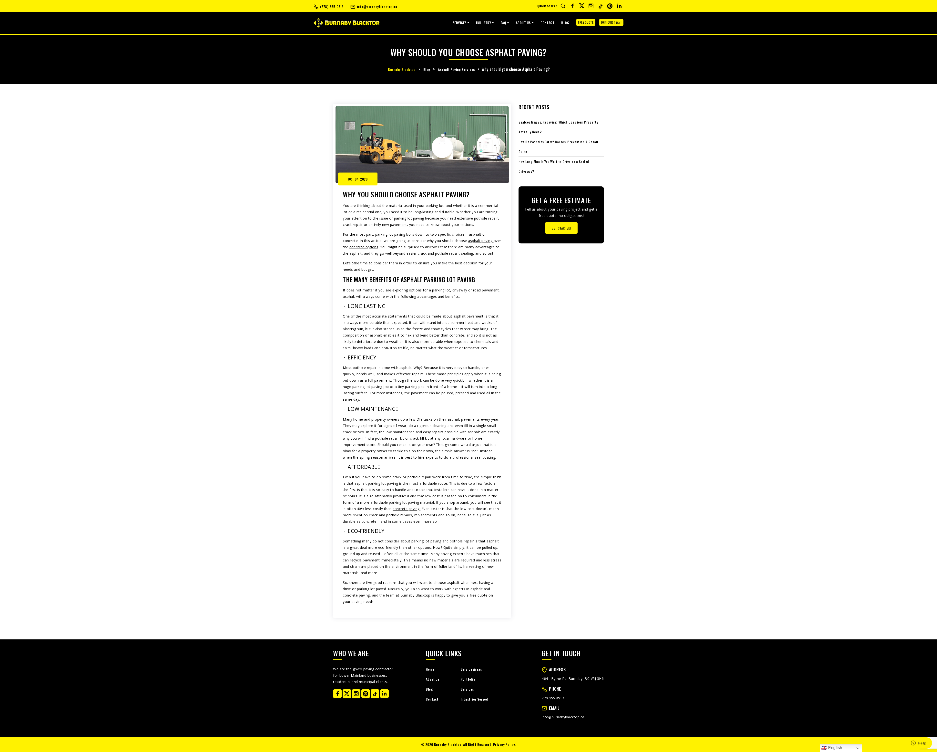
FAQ (503, 22)
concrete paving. (406, 508)
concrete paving (356, 595)
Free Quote (585, 22)
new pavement (394, 224)
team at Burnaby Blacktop (409, 595)
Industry (483, 22)
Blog (565, 22)
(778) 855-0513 (332, 6)
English (834, 748)
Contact (547, 22)
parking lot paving (409, 218)
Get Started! (561, 228)
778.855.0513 (553, 697)
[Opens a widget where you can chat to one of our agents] (918, 743)
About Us (523, 22)
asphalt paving (481, 240)
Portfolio (468, 679)
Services (460, 22)
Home (430, 669)
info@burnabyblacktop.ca (377, 6)
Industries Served (474, 699)
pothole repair (387, 438)
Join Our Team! (611, 22)
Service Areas (471, 669)
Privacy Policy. (504, 744)
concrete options (363, 247)
